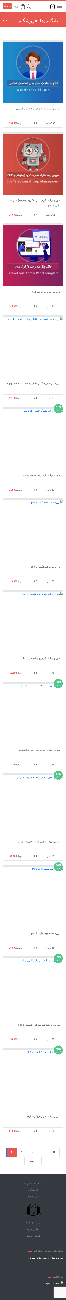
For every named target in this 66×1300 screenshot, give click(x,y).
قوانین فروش (33, 1235)
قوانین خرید (33, 1229)
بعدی (31, 1161)
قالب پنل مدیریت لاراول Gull (46, 292)
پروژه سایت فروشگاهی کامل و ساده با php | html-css (33, 383)
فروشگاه (33, 1189)
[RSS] (20, 1266)
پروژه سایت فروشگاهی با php (45, 566)
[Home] (33, 1209)
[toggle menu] (59, 6)
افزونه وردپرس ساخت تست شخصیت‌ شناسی (38, 108)
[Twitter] (46, 1266)
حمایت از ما (33, 1196)
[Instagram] (29, 1266)
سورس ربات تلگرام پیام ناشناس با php (41, 658)
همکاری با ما (33, 1222)
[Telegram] (37, 1266)
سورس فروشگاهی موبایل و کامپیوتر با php (39, 1025)
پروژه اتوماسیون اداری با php (45, 933)
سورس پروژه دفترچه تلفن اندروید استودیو (39, 750)
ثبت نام (7, 6)
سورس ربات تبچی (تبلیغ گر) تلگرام (43, 1116)
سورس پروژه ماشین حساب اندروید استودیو (39, 841)
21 (54, 1152)
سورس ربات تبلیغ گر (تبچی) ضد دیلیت (41, 475)
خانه (5, 20)
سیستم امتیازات (33, 1183)
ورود (16, 6)
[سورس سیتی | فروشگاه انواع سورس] (51, 6)
